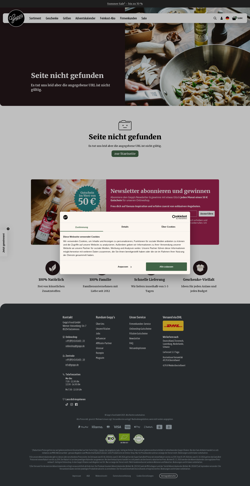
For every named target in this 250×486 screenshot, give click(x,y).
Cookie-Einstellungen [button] (145, 476)
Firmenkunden (128, 18)
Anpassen (123, 266)
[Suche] (215, 18)
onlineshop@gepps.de (75, 346)
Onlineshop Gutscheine (140, 328)
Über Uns (100, 323)
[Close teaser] (8, 228)
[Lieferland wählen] (227, 18)
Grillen (67, 18)
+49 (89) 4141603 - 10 (75, 359)
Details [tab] (125, 226)
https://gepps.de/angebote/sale (106, 450)
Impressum (76, 476)
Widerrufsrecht (101, 476)
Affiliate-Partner (104, 343)
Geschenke (52, 18)
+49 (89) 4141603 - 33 (75, 340)
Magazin (100, 357)
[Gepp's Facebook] (76, 404)
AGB (88, 476)
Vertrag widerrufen (168, 476)
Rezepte (100, 352)
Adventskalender (85, 18)
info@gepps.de (72, 364)
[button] (3, 243)
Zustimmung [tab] (81, 227)
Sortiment (35, 18)
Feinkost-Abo (107, 18)
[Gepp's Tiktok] (67, 404)
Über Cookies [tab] (168, 226)
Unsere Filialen (103, 328)
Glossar (99, 348)
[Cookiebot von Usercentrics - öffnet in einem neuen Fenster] (174, 217)
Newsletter (134, 338)
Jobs (98, 333)
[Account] (221, 18)
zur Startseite (125, 154)
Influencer (101, 338)
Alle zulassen (166, 266)
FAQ (131, 343)
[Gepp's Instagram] (71, 404)
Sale (144, 18)
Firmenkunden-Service (140, 323)
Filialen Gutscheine (138, 333)
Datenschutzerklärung (122, 476)
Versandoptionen (137, 348)
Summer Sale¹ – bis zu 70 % (125, 3)
